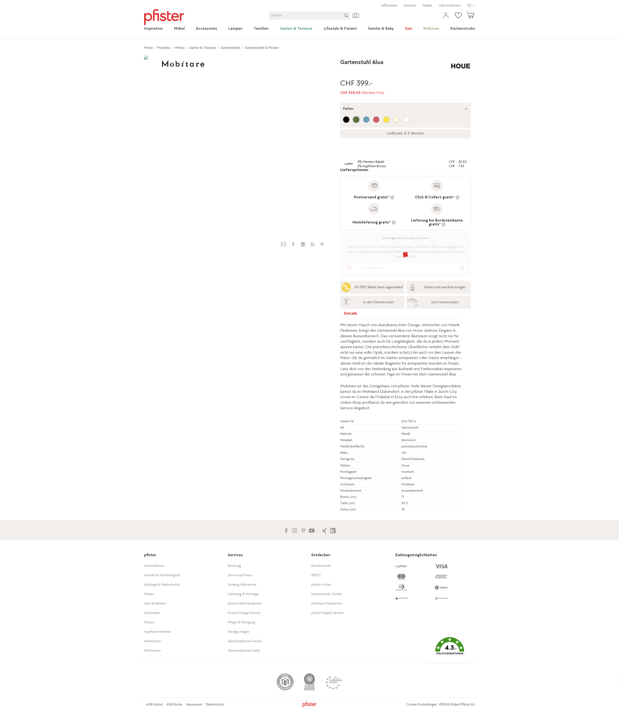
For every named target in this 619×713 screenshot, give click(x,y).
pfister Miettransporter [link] (245, 603)
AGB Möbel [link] (154, 704)
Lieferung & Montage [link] (243, 594)
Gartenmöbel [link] (230, 48)
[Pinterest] (303, 530)
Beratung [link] (234, 566)
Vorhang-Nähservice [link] (242, 585)
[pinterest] (322, 244)
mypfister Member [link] (157, 632)
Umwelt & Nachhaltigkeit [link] (162, 575)
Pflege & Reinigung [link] (241, 622)
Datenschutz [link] (215, 704)
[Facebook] (286, 530)
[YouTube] (311, 530)
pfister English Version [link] (327, 613)
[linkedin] (303, 244)
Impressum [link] (194, 704)
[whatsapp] (312, 244)
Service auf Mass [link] (240, 575)
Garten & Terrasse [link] (202, 48)
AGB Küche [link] (174, 704)
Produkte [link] (163, 48)
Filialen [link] (427, 5)
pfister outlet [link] (321, 585)
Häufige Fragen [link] (239, 632)
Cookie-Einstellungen (421, 704)
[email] (283, 244)
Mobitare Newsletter (326, 603)
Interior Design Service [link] (244, 613)
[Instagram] (294, 530)
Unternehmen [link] (154, 566)
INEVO (316, 575)
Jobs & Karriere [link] (450, 5)
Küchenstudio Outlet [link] (326, 594)
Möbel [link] (179, 48)
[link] (153, 28)
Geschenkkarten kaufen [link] (245, 641)
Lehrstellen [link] (152, 613)
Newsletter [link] (152, 641)
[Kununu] (333, 530)
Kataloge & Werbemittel (162, 585)
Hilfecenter (389, 5)
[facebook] (293, 244)
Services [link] (410, 5)
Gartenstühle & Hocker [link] (262, 48)
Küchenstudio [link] (321, 566)
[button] (449, 649)
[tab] (350, 314)
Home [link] (148, 48)
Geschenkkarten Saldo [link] (244, 650)
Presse (149, 622)
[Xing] (324, 530)
